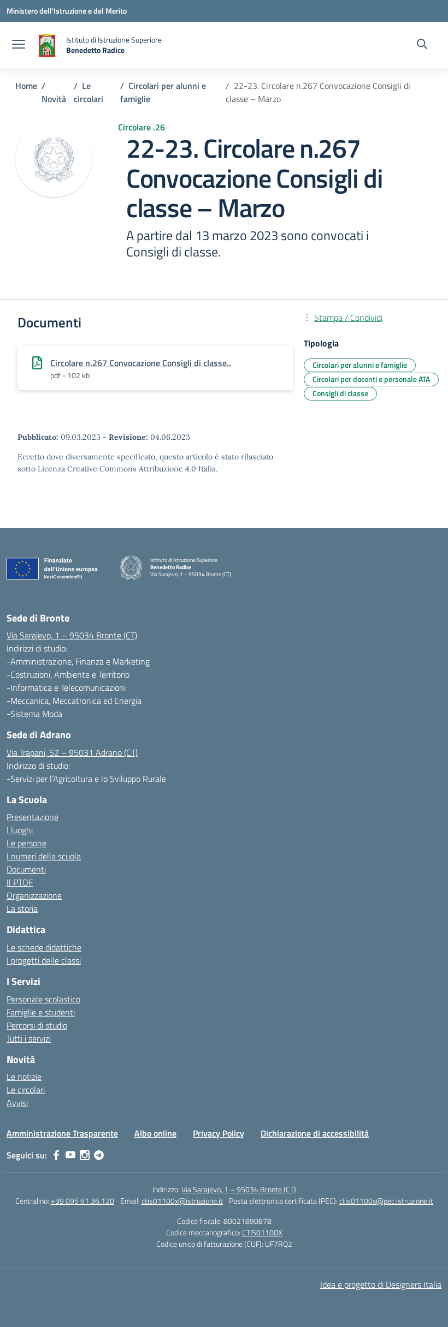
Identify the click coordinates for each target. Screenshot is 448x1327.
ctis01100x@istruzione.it (182, 1200)
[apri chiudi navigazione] (18, 45)
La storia (22, 908)
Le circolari (26, 1089)
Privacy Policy (218, 1133)
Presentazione (32, 816)
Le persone (26, 843)
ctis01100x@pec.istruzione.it (386, 1200)
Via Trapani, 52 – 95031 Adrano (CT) (72, 752)
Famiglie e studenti (41, 1012)
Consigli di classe (340, 393)
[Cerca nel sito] (422, 45)
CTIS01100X (262, 1232)
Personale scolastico (43, 999)
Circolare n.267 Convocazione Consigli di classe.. (140, 362)
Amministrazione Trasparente (62, 1133)
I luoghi (20, 829)
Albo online (155, 1133)
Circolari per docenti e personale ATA (371, 379)
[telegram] (99, 1155)
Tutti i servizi (29, 1038)
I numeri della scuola (44, 856)
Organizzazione (34, 895)
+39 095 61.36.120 (82, 1200)
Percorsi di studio (37, 1025)
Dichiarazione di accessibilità (315, 1133)
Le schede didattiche (44, 947)
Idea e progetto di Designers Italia (380, 1284)
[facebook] (56, 1155)
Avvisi (17, 1102)
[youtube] (70, 1155)
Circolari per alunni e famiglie (360, 364)
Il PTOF (20, 882)
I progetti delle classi (44, 960)
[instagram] (85, 1155)
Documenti (26, 869)
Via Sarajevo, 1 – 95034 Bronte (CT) (72, 635)
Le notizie (24, 1076)
